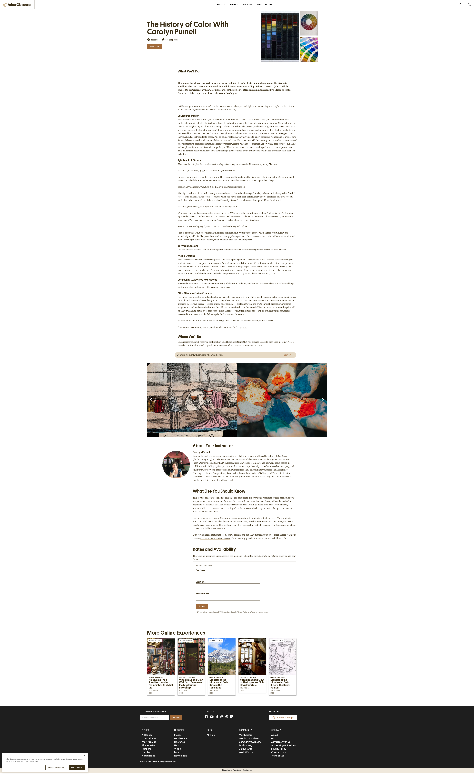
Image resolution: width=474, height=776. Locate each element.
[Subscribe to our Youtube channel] (212, 717)
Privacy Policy (242, 612)
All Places (147, 735)
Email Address (202, 594)
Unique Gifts (245, 749)
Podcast (178, 752)
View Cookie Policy (32, 761)
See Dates (154, 47)
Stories (177, 735)
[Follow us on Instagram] (221, 717)
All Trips (211, 735)
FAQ (273, 738)
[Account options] (460, 4)
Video (177, 749)
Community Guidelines (251, 742)
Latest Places (149, 738)
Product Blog (245, 745)
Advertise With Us (280, 742)
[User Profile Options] (460, 4)
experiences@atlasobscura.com (215, 538)
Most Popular (149, 742)
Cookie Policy (278, 752)
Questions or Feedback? (237, 770)
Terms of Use (278, 756)
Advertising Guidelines (283, 745)
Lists (176, 745)
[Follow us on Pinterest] (226, 717)
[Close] (84, 755)
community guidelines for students (229, 284)
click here (272, 270)
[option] (192, 400)
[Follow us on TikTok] (217, 717)
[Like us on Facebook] (206, 717)
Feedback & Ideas (249, 738)
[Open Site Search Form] (469, 4)
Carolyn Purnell (200, 456)
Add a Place (148, 756)
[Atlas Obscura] (17, 5)
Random (146, 749)
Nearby (146, 752)
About (274, 735)
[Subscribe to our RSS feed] (231, 717)
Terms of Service (257, 612)
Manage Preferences (56, 768)
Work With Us (246, 752)
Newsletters (180, 756)
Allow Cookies (76, 768)
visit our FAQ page (266, 274)
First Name (201, 570)
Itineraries (179, 742)
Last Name (201, 582)
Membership (246, 735)
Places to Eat (149, 745)
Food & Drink (180, 738)
